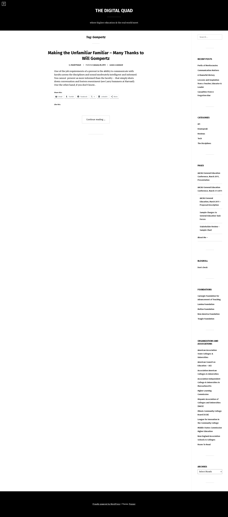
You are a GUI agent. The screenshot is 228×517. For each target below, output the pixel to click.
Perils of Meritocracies (208, 65)
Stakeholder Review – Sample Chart (210, 228)
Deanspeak (203, 129)
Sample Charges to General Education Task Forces (210, 216)
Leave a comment (116, 65)
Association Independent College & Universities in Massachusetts (209, 382)
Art (199, 124)
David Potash (76, 65)
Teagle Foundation (206, 319)
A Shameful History (206, 75)
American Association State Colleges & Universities (207, 353)
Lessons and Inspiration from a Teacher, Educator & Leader (210, 83)
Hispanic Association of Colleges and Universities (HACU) (209, 402)
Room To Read (204, 444)
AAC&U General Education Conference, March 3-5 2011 (210, 189)
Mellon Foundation (206, 309)
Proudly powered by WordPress (106, 504)
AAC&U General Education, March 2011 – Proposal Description (210, 201)
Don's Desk (203, 267)
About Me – (203, 237)
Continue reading (98, 121)
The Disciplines (204, 143)
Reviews (201, 134)
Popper (132, 504)
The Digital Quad (114, 10)
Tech (200, 138)
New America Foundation (209, 314)
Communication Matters (208, 70)
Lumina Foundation (206, 304)
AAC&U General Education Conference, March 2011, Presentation (209, 176)
